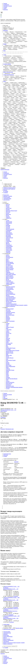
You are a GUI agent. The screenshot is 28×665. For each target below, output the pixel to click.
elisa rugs (8, 338)
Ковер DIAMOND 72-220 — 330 (10, 618)
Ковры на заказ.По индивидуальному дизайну (16, 305)
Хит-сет (8, 258)
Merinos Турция (9, 352)
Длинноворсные (10, 289)
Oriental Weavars (9, 357)
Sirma (7, 373)
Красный (8, 231)
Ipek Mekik (8, 344)
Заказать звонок (11, 187)
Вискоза (8, 256)
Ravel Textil (8, 365)
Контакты (5, 9)
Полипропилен (9, 257)
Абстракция (8, 302)
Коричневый (9, 223)
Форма (4, 44)
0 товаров (5, 192)
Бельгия (8, 204)
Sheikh (7, 371)
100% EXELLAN (10, 273)
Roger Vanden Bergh (10, 366)
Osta (7, 359)
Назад (2, 411)
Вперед (5, 411)
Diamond (5, 398)
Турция (7, 207)
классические (6, 199)
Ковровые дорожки (10, 286)
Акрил (7, 254)
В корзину (3, 429)
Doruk (7, 334)
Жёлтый (8, 243)
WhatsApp (5, 187)
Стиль (4, 54)
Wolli (7, 379)
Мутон (7, 279)
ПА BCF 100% (9, 265)
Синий (7, 220)
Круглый (8, 310)
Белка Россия (9, 383)
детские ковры (6, 197)
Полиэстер (8, 280)
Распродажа (6, 194)
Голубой (8, 226)
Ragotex (8, 364)
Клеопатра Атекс (10, 386)
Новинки (8, 290)
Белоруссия (8, 208)
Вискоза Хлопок (10, 268)
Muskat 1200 (9, 355)
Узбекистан (8, 218)
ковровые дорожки (7, 196)
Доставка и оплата (7, 5)
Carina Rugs (8, 329)
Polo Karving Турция (10, 360)
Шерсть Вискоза (10, 276)
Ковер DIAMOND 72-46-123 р (10, 611)
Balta (7, 328)
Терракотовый (9, 246)
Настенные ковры (10, 314)
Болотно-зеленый (10, 229)
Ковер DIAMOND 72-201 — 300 (10, 600)
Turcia (7, 376)
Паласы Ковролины (10, 294)
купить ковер (6, 624)
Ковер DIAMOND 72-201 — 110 (10, 589)
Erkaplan (8, 340)
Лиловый (8, 251)
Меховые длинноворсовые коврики (14, 387)
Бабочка (8, 317)
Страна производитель (8, 74)
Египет (7, 213)
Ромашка (8, 318)
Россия (7, 205)
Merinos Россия (9, 351)
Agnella (7, 323)
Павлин (8, 319)
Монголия (8, 214)
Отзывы (5, 7)
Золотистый (9, 248)
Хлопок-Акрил (9, 275)
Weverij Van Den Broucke (11, 378)
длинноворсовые (7, 198)
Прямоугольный (10, 308)
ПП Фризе (8, 264)
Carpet (7, 330)
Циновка (8, 272)
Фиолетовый (9, 221)
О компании (6, 4)
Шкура (7, 316)
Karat (7, 346)
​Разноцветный (9, 234)
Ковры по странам (7, 394)
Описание (5, 455)
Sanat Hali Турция (10, 370)
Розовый (8, 240)
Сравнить (3, 417)
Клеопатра (8, 384)
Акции (4, 8)
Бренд (4, 81)
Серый (7, 224)
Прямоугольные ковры (11, 303)
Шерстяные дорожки (11, 274)
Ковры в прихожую (10, 306)
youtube (6, 191)
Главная (5, 3)
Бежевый (8, 225)
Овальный (8, 311)
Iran (7, 345)
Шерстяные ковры (10, 299)
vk (3, 191)
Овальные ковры (10, 296)
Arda (7, 326)
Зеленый (8, 227)
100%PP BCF (9, 284)
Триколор (8, 252)
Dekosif (7, 332)
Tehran (7, 375)
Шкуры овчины (9, 269)
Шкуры (7, 295)
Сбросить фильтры (5, 169)
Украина (8, 216)
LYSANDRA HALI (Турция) (12, 350)
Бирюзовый (8, 247)
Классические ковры (11, 297)
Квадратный (9, 313)
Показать (3, 168)
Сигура (7, 388)
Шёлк (7, 259)
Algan (7, 324)
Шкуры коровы (9, 262)
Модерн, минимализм (11, 301)
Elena (7, 337)
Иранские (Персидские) (11, 210)
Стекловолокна (9, 281)
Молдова (8, 211)
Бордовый (8, 235)
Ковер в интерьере (10, 321)
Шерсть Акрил (9, 267)
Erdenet (7, 339)
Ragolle (7, 362)
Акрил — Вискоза (10, 283)
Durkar (7, 335)
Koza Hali (8, 349)
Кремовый (8, 236)
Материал (5, 30)
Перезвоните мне (10, 429)
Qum (7, 361)
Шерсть (8, 261)
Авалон (8, 381)
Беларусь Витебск (10, 382)
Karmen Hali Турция (10, 348)
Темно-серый (9, 249)
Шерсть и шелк (9, 278)
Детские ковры (9, 287)
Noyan (7, 356)
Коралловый (9, 232)
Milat (7, 354)
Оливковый (8, 230)
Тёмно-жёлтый (9, 237)
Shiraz (7, 372)
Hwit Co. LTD (9, 343)
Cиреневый (8, 241)
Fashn (7, 341)
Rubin (7, 367)
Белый (7, 242)
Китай (7, 215)
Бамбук (7, 270)
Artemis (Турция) (10, 327)
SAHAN (8, 368)
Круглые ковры (9, 292)
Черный (8, 238)
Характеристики (7, 453)
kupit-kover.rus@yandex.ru (9, 188)
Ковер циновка (9, 300)
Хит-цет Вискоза (10, 263)
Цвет (4, 50)
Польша (8, 209)
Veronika (8, 377)
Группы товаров (7, 64)
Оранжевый (9, 245)
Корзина (5, 190)
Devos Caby (8, 333)
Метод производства (8, 72)
